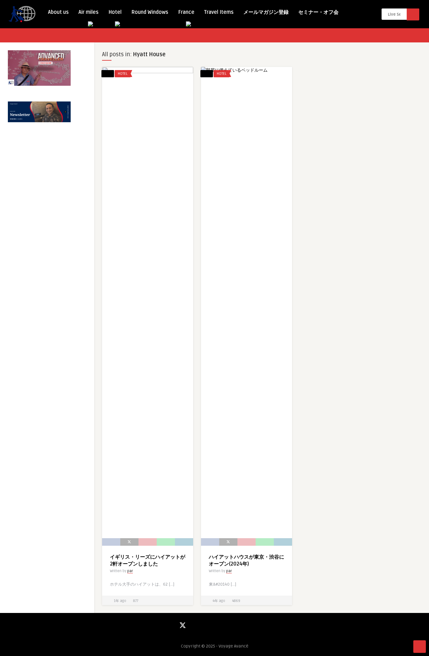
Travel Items (219, 12)
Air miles (89, 12)
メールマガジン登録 (266, 12)
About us (58, 12)
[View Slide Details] (39, 68)
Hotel (115, 12)
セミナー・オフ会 (318, 12)
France (186, 12)
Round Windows (149, 12)
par (130, 571)
